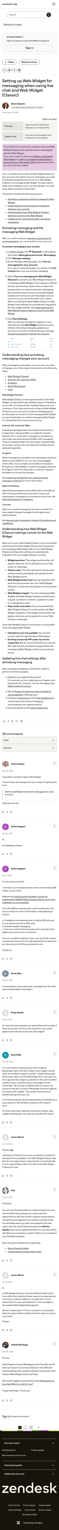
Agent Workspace (16, 386)
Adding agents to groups (19, 686)
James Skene (17, 1137)
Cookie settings (14, 1510)
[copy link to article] (4, 70)
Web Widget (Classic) (18, 376)
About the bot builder (18, 1248)
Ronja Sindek (17, 1012)
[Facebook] (9, 70)
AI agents (12, 383)
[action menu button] (54, 763)
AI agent (47, 460)
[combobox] (29, 740)
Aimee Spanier (18, 103)
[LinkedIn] (19, 70)
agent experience (39, 707)
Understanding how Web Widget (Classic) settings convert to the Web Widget (31, 310)
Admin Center (17, 251)
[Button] (4, 721)
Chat (10, 389)
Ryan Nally (16, 1055)
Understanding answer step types (24, 1251)
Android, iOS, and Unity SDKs (22, 379)
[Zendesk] (29, 1488)
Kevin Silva (16, 973)
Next (38, 1427)
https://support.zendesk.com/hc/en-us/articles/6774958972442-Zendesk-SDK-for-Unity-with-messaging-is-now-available (29, 899)
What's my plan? (50, 119)
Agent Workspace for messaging (17, 499)
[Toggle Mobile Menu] (54, 4)
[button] (27, 1443)
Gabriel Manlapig (19, 1344)
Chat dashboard (44, 698)
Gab (11, 1150)
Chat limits (23, 698)
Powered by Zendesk (33, 1523)
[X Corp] (14, 70)
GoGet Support (18, 826)
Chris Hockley (17, 764)
